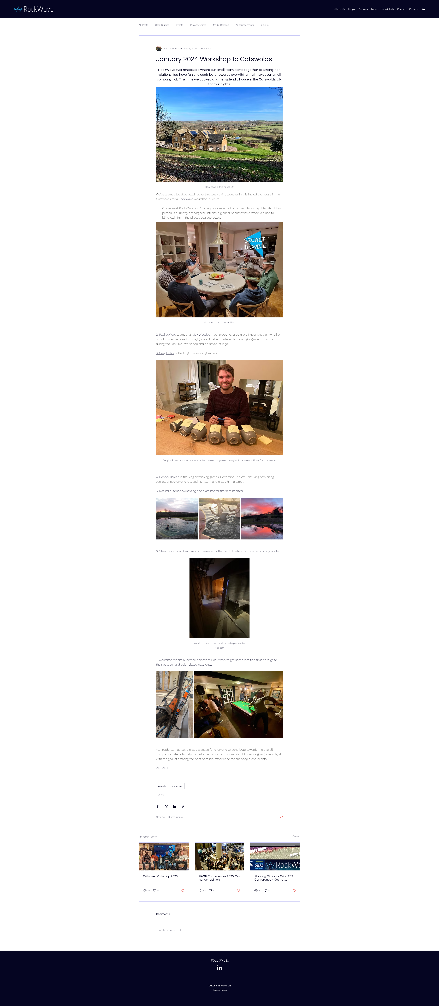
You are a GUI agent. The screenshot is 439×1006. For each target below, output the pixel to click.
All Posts (143, 25)
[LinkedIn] (423, 9)
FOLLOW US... (220, 960)
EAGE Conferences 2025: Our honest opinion (219, 878)
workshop (177, 785)
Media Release (221, 25)
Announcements (245, 25)
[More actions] (281, 48)
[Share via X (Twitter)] (166, 806)
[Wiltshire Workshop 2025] (164, 856)
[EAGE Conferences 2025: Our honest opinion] (219, 856)
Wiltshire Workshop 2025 (160, 876)
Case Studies (162, 25)
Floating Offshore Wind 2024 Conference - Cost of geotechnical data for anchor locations (274, 878)
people (162, 785)
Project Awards (198, 25)
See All (296, 836)
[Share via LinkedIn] (174, 806)
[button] (387, 9)
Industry (265, 25)
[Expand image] (177, 518)
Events (179, 25)
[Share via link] (183, 806)
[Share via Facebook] (157, 806)
